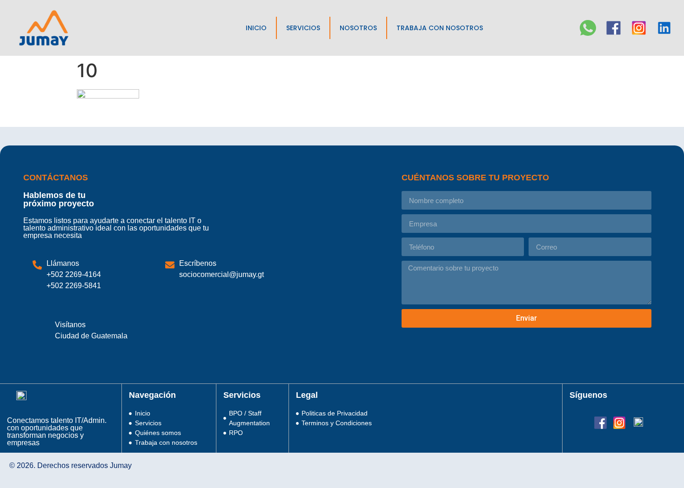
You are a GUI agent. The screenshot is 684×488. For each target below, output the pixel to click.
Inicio (256, 28)
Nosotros (358, 28)
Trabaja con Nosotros (439, 28)
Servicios (303, 28)
